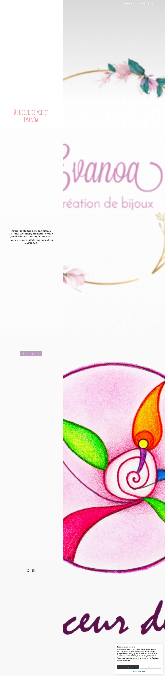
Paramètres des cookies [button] (139, 671)
